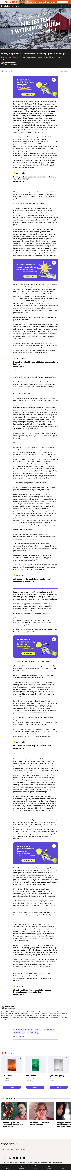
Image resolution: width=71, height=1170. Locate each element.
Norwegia (4, 51)
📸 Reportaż (18, 1032)
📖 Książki (48, 1029)
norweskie (40, 836)
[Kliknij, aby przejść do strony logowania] (69, 6)
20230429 (22, 1037)
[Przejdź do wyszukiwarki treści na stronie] (62, 6)
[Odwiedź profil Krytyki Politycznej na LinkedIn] (24, 1158)
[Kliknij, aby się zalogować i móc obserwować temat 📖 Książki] (53, 1030)
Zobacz (12, 1087)
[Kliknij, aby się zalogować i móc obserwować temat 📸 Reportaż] (24, 1033)
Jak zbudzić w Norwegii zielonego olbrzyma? (32, 579)
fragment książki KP (25, 1029)
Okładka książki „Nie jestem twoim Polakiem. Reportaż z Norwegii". (1, 46)
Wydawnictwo (21, 1168)
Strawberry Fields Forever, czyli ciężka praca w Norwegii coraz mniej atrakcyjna (33, 991)
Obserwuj (49, 1168)
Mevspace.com (44, 1162)
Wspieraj (7, 1168)
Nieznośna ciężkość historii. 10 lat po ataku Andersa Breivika (35, 363)
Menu (63, 1168)
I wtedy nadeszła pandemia (23, 530)
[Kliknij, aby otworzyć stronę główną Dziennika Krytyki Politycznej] (35, 1167)
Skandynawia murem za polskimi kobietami (32, 746)
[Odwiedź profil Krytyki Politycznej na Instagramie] (14, 1158)
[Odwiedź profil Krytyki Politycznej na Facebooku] (10, 1158)
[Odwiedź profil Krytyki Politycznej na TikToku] (17, 1158)
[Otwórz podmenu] (69, 1150)
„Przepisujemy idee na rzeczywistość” (13, 1150)
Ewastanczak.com (57, 1162)
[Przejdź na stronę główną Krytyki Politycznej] (10, 1144)
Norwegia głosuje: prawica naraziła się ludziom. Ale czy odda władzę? (35, 178)
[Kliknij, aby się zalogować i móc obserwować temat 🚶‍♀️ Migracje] (37, 1033)
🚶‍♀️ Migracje (32, 1032)
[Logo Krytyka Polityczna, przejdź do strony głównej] (10, 6)
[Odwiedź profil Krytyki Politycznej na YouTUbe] (20, 1158)
